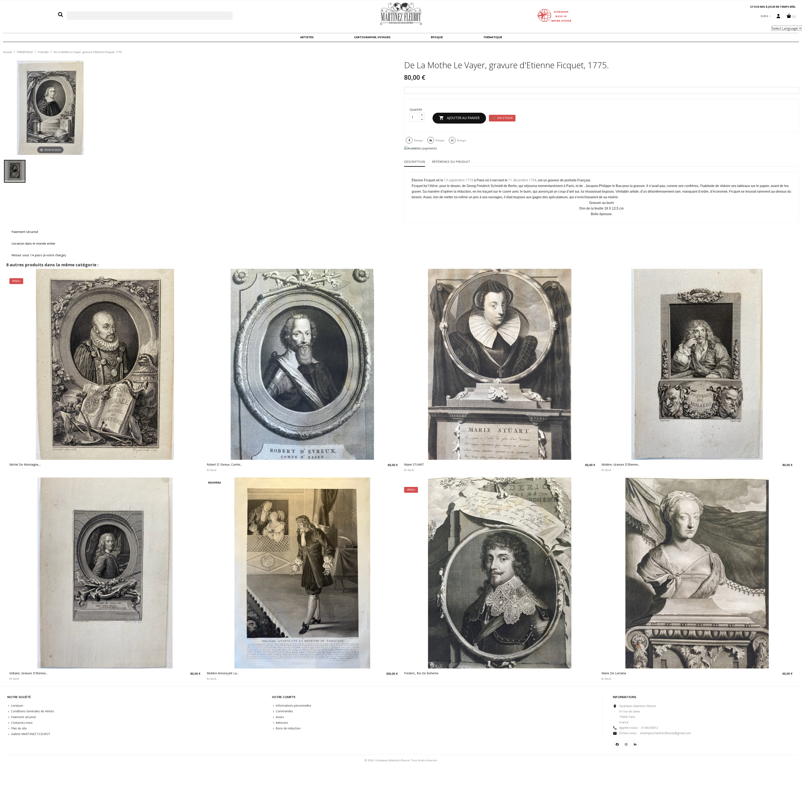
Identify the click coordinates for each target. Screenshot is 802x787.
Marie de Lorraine (614, 673)
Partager (418, 140)
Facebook (617, 744)
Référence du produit (451, 161)
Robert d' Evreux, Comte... (224, 464)
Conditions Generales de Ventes (32, 711)
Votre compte (284, 697)
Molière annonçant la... (223, 673)
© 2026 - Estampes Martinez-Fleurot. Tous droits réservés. (401, 760)
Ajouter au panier (459, 117)
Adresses (281, 723)
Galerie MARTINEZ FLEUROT (30, 734)
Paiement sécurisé (23, 717)
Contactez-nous (21, 723)
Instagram (626, 744)
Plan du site (18, 728)
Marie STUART (414, 464)
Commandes (284, 711)
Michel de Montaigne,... (25, 464)
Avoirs (279, 717)
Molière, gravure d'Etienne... (621, 464)
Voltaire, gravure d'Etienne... (28, 673)
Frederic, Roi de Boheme (421, 673)
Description (414, 161)
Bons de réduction (288, 728)
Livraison (16, 705)
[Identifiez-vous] (778, 17)
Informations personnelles (293, 705)
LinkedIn (635, 744)
